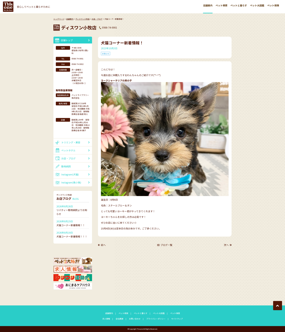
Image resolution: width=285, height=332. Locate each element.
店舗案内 (208, 5)
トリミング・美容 (70, 142)
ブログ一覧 (166, 245)
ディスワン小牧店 (82, 19)
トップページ (58, 19)
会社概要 (119, 318)
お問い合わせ (135, 318)
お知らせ (105, 53)
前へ (103, 245)
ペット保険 (273, 5)
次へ (226, 245)
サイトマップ (177, 318)
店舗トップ (67, 40)
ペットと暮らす (238, 5)
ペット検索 (221, 5)
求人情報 (106, 318)
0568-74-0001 (109, 27)
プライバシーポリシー (156, 318)
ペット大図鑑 (257, 5)
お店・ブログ (97, 19)
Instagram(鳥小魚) (71, 182)
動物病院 (66, 166)
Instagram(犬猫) (70, 174)
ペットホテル (68, 150)
